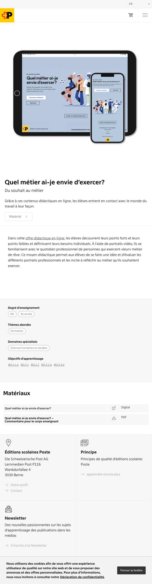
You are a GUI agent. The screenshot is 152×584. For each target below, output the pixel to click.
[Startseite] (7, 15)
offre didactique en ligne (45, 238)
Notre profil (19, 485)
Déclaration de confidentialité (82, 577)
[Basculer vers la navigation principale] (145, 15)
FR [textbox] (130, 4)
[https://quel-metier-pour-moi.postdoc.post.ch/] (113, 408)
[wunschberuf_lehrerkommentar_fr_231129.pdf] (114, 419)
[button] (131, 570)
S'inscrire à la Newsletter (28, 545)
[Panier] (131, 15)
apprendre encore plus (103, 474)
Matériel (15, 217)
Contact (16, 490)
